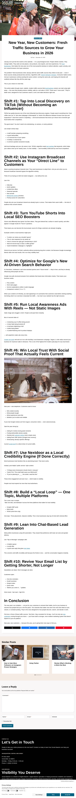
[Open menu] (72, 3)
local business (49, 88)
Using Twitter (34, 663)
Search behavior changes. (49, 75)
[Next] (72, 659)
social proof (12, 444)
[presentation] (13, 652)
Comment (5, 695)
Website (54, 717)
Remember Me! (7, 721)
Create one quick (9, 339)
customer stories (19, 435)
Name (4, 717)
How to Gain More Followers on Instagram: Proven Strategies (12, 665)
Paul (33, 57)
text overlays (50, 146)
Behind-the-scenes (12, 195)
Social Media (38, 38)
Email (29, 717)
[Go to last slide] (4, 659)
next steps (27, 548)
